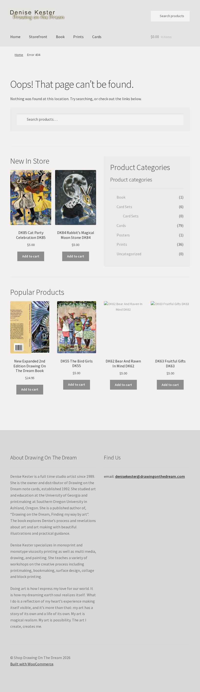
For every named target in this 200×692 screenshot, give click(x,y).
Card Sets (124, 206)
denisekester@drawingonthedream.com (150, 476)
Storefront (38, 36)
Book (60, 36)
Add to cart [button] (30, 256)
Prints (78, 36)
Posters (123, 235)
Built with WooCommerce (31, 663)
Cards (96, 36)
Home (15, 36)
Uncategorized (129, 253)
